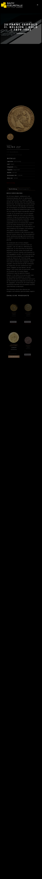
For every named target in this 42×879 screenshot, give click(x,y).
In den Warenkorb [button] (14, 356)
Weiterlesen (13, 322)
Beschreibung (13, 189)
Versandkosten (14, 151)
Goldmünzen (21, 33)
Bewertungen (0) (24, 189)
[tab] (13, 189)
